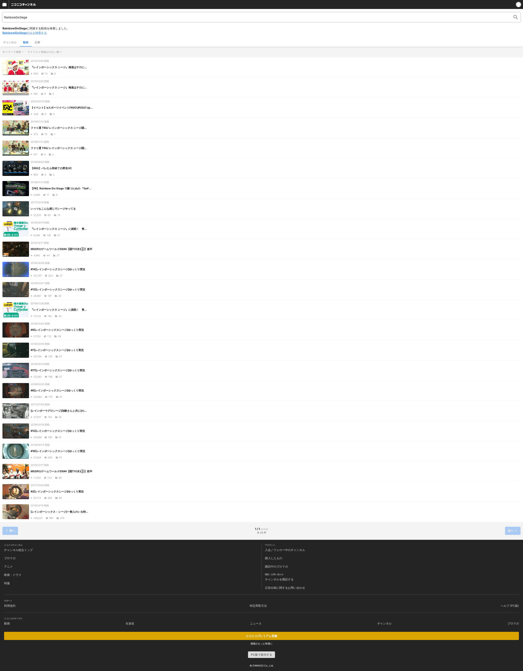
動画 (25, 42)
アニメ (8, 566)
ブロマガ (10, 558)
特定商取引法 (258, 605)
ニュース (256, 623)
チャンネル (10, 42)
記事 (37, 42)
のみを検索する (24, 32)
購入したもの (273, 558)
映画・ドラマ (12, 575)
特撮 (7, 583)
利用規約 (10, 605)
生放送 (130, 623)
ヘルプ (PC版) (510, 605)
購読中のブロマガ (276, 566)
